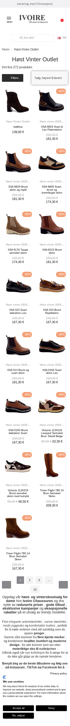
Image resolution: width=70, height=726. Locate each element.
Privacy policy (58, 673)
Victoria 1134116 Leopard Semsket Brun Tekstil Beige (52, 433)
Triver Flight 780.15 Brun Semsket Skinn (52, 493)
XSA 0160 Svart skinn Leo (51, 371)
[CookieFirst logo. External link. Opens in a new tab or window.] (4, 677)
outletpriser (47, 648)
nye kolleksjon (35, 652)
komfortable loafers (42, 625)
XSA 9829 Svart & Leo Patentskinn (52, 128)
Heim (5, 49)
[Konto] (6, 37)
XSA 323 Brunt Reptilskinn (52, 311)
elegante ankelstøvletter (25, 621)
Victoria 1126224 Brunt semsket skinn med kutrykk (18, 493)
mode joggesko (13, 625)
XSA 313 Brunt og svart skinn (18, 371)
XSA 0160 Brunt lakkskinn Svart (18, 432)
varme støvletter (55, 621)
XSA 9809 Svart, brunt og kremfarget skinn (52, 189)
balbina (18, 126)
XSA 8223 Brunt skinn (52, 251)
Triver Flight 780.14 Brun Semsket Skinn (18, 556)
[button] (60, 19)
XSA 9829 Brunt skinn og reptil (18, 188)
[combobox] (33, 38)
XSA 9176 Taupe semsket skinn (18, 251)
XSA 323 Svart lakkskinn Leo (18, 311)
